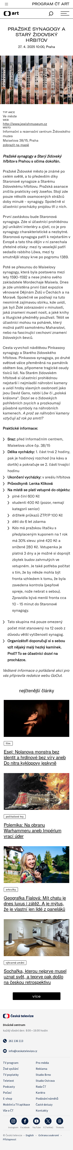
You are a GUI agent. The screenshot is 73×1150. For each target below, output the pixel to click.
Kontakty (42, 1110)
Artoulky (11, 889)
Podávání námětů (47, 1098)
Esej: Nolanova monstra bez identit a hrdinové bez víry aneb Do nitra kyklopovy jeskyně (35, 757)
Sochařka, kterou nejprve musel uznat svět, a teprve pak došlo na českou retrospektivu (35, 976)
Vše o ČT (8, 1110)
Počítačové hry (15, 816)
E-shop (7, 1098)
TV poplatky (11, 1074)
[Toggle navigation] (6, 4)
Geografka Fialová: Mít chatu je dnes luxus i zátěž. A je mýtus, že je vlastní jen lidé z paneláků (35, 903)
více (36, 996)
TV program (10, 1063)
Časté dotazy (44, 1104)
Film (8, 743)
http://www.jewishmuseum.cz (25, 124)
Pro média (42, 1063)
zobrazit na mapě (16, 145)
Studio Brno (43, 1074)
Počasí (7, 1092)
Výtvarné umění (15, 962)
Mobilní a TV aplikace (16, 1104)
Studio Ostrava (45, 1080)
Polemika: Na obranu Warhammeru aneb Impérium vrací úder (32, 830)
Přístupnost (9, 1139)
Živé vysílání (10, 1069)
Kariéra (40, 1092)
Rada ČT (41, 1086)
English (30, 1135)
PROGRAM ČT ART (50, 3)
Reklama (41, 1069)
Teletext (8, 1080)
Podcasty (9, 1086)
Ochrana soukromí (48, 1135)
